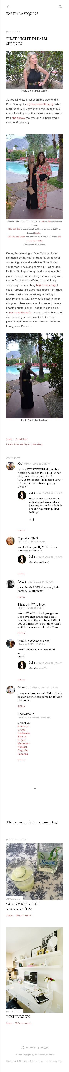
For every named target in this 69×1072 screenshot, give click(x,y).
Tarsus (22, 736)
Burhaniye (24, 733)
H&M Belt (12, 229)
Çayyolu (23, 750)
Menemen (24, 743)
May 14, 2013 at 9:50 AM (32, 644)
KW (20, 463)
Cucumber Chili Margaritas (23, 906)
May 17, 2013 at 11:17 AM (49, 556)
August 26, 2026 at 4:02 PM (34, 717)
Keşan (21, 740)
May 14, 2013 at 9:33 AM (32, 607)
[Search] (60, 6)
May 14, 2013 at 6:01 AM (37, 463)
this (42, 221)
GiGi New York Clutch (16, 237)
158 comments (23, 915)
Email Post (21, 439)
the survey (18, 117)
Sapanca (23, 753)
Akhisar (22, 747)
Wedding (37, 444)
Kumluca (23, 726)
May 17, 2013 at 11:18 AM (49, 662)
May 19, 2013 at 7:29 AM (45, 687)
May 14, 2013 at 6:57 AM (32, 541)
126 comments (23, 1023)
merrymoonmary (45, 1054)
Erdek (21, 729)
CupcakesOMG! (28, 538)
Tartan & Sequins (22, 14)
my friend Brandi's (20, 312)
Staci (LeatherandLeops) (34, 641)
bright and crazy (46, 285)
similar (37, 233)
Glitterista (24, 687)
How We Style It (22, 444)
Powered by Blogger (37, 1047)
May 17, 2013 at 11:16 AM (49, 492)
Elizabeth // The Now (31, 604)
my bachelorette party (40, 104)
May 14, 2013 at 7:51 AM (40, 581)
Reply (21, 530)
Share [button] (9, 439)
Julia (32, 492)
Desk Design (18, 1016)
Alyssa (22, 581)
